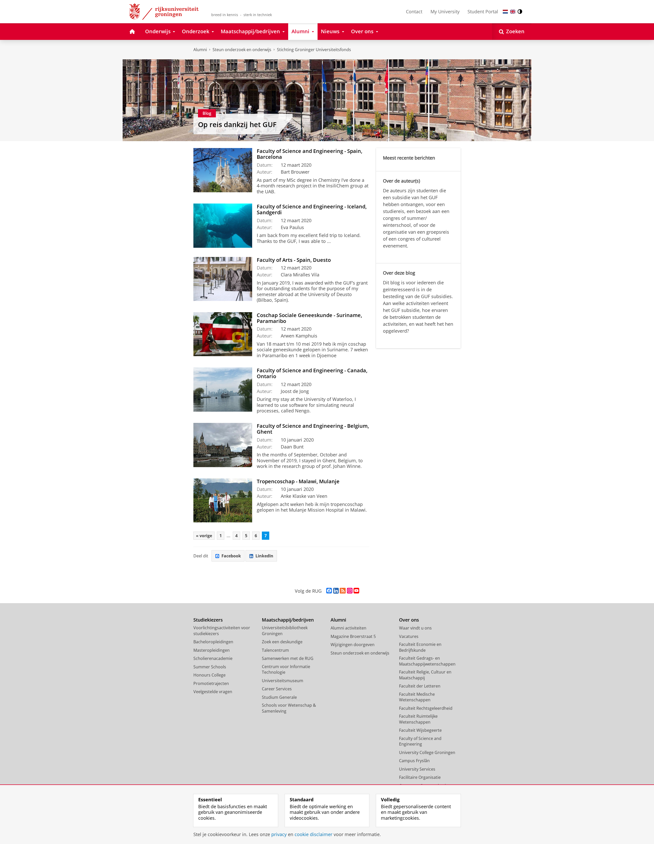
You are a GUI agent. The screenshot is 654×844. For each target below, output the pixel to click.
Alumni (200, 49)
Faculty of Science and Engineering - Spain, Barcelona (309, 154)
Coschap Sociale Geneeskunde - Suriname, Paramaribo (309, 318)
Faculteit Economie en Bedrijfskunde (420, 647)
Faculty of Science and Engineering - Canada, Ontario (312, 373)
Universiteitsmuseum (282, 680)
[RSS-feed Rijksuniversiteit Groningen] (343, 591)
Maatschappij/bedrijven (288, 620)
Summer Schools (209, 667)
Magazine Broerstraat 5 (353, 636)
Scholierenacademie (212, 658)
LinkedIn (264, 556)
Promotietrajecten (211, 683)
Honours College (209, 675)
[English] (512, 12)
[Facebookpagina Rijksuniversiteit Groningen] (329, 591)
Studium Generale (279, 697)
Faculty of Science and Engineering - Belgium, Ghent (313, 429)
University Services (417, 769)
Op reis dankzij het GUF (237, 124)
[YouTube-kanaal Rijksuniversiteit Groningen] (356, 591)
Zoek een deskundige (282, 642)
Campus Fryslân (414, 760)
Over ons (409, 620)
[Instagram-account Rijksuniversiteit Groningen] (350, 591)
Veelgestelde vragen (212, 691)
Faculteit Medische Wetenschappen (417, 697)
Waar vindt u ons (415, 628)
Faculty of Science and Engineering (420, 741)
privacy (279, 834)
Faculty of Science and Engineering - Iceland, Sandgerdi (312, 209)
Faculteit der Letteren (419, 686)
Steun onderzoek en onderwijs (242, 49)
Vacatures (408, 636)
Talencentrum (275, 650)
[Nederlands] (505, 12)
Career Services (277, 689)
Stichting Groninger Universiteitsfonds (314, 49)
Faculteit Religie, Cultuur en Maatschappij (425, 675)
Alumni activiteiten (348, 628)
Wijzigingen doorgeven (353, 644)
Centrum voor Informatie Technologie (286, 669)
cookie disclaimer (313, 834)
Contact (414, 11)
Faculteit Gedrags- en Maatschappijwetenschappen (427, 661)
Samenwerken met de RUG (287, 658)
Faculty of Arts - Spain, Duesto (294, 260)
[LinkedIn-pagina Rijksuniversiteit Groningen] (336, 591)
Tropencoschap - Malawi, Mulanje (298, 481)
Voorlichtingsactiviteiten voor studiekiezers (221, 630)
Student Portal (483, 11)
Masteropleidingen (211, 650)
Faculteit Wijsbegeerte (420, 730)
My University (445, 11)
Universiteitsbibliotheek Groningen (285, 630)
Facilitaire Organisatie (420, 777)
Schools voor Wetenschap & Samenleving (289, 708)
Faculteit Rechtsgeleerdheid (425, 708)
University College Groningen (427, 752)
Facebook (231, 556)
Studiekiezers (208, 620)
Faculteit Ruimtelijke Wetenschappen (418, 719)
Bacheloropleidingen (213, 642)
